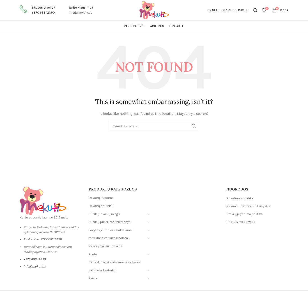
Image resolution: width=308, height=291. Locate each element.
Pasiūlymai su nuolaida (105, 246)
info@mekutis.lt (80, 12)
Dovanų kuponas (101, 198)
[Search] (255, 10)
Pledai (93, 254)
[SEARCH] (194, 126)
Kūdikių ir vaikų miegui (104, 214)
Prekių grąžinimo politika (244, 214)
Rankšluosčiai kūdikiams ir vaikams (114, 262)
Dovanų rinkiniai (100, 206)
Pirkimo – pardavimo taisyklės (248, 206)
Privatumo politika (239, 198)
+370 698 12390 (43, 12)
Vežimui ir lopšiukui (102, 270)
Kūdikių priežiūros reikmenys (110, 222)
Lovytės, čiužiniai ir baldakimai (110, 230)
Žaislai (93, 278)
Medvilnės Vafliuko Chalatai (109, 238)
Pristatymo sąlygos (240, 222)
